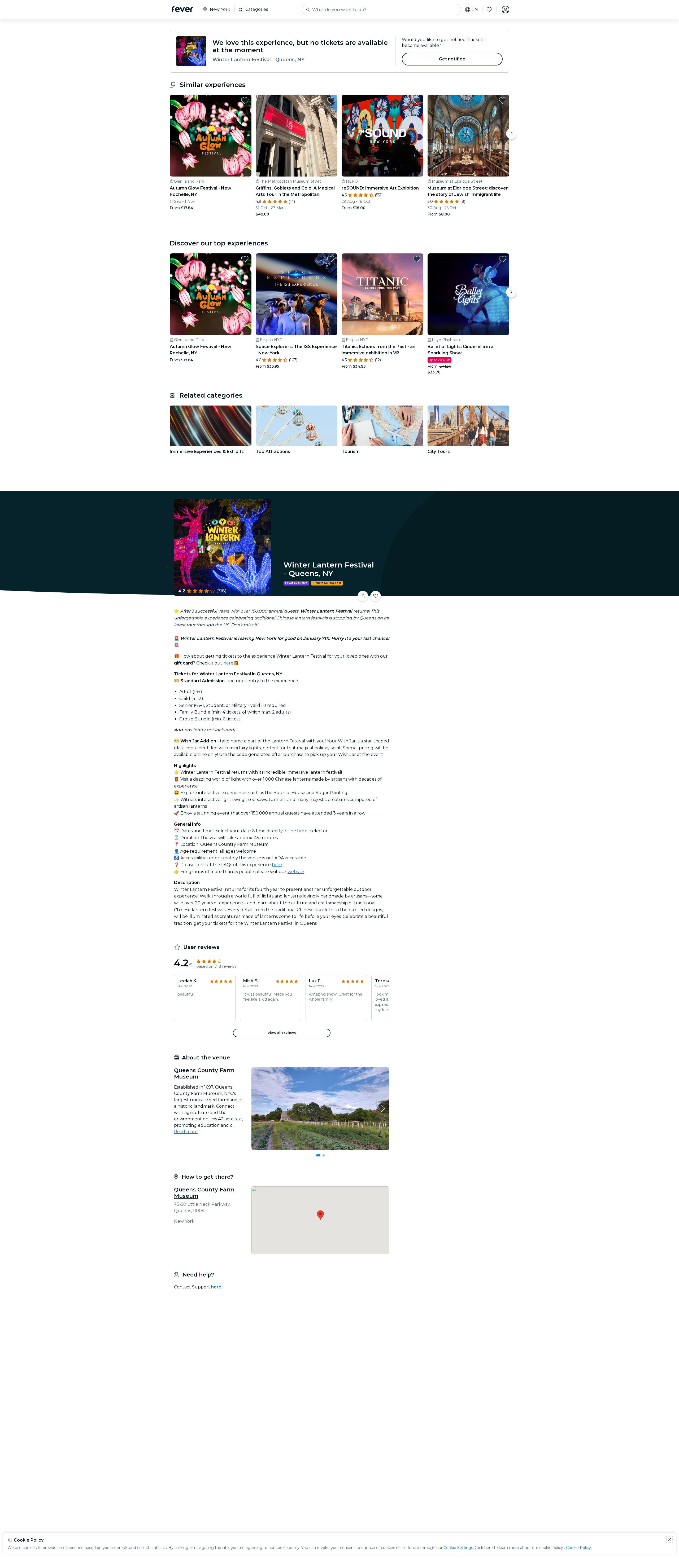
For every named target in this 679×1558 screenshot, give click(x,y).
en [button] (475, 9)
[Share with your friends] (363, 596)
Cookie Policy (578, 1547)
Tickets (450, 593)
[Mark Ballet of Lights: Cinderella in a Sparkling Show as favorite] (502, 259)
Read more (186, 1131)
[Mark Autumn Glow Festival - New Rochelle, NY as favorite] (244, 100)
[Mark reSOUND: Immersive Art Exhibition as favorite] (416, 100)
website (296, 871)
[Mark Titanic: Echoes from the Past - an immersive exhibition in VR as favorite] (416, 259)
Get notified (452, 58)
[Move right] (511, 133)
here (228, 663)
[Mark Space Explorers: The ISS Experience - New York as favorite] (330, 259)
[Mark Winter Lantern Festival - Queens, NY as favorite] (375, 596)
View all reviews (282, 1033)
